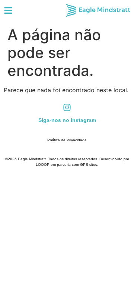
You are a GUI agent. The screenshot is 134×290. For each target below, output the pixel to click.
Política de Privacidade (67, 140)
